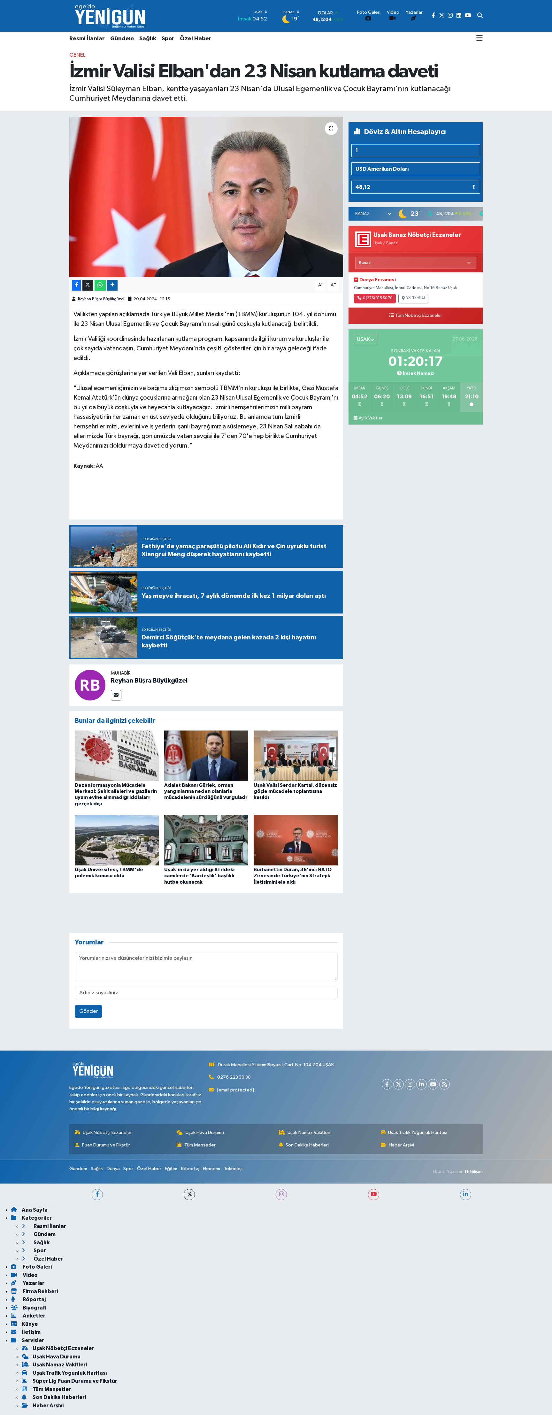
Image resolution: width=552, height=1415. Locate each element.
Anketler (33, 1315)
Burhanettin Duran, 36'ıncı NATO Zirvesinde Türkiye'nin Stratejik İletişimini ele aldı (293, 875)
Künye (30, 1324)
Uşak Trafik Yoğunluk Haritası (417, 1132)
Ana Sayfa (35, 1210)
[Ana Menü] (479, 39)
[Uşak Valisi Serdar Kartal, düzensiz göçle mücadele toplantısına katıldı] (296, 755)
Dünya (113, 1168)
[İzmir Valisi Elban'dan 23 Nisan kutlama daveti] (206, 197)
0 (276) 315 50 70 (377, 298)
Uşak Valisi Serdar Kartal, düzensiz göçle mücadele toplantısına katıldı (295, 791)
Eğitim (171, 1168)
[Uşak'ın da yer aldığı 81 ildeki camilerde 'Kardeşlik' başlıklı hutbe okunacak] (206, 840)
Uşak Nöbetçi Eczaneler (107, 1132)
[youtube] (373, 1194)
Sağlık (147, 39)
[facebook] (97, 1194)
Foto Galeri (37, 1267)
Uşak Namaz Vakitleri (309, 1132)
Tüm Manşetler (200, 1145)
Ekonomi (211, 1168)
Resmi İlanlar (87, 39)
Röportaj (190, 1168)
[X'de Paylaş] (87, 285)
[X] (398, 1084)
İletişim (31, 1332)
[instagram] (281, 1194)
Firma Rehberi (40, 1291)
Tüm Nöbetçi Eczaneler (418, 315)
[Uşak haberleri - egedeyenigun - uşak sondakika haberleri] (110, 15)
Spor (168, 39)
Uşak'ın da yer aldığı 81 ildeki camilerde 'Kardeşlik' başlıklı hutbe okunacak (199, 875)
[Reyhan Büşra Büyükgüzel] (90, 685)
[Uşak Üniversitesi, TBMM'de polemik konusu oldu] (117, 840)
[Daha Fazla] (112, 285)
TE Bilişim (473, 1171)
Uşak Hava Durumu (205, 1132)
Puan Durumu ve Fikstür (106, 1145)
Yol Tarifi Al (415, 298)
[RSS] (444, 1084)
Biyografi (34, 1307)
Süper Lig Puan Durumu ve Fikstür (75, 1381)
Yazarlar (33, 1283)
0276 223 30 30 (234, 1077)
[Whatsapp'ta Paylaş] (100, 285)
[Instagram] (410, 1084)
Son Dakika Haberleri (307, 1145)
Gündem (122, 39)
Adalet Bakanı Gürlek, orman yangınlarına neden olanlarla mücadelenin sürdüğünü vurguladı (205, 791)
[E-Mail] (116, 695)
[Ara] (480, 16)
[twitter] (189, 1194)
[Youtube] (433, 1084)
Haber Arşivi (401, 1145)
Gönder (88, 1011)
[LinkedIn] (421, 1084)
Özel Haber (195, 39)
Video (30, 1275)
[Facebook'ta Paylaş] (76, 285)
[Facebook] (387, 1084)
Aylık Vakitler (370, 418)
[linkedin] (465, 1194)
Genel (77, 55)
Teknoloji (233, 1168)
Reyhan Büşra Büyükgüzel (101, 299)
